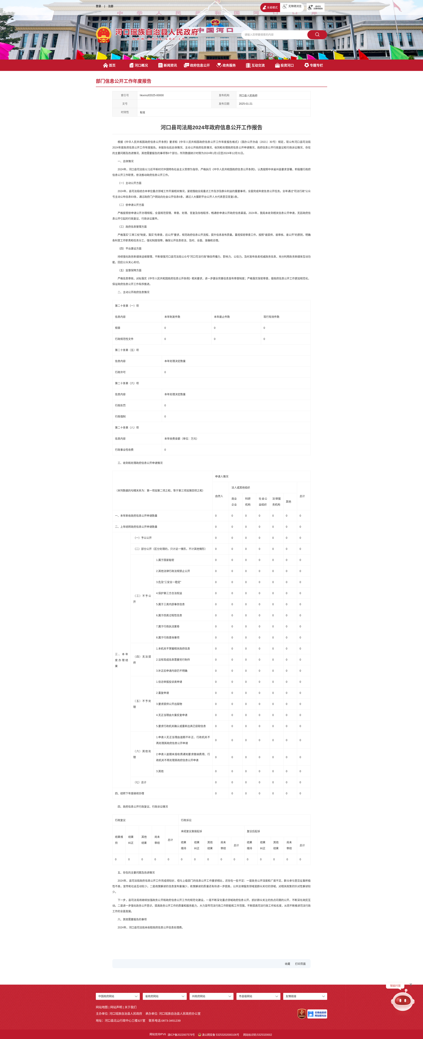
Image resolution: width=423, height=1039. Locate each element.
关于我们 (130, 1007)
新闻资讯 (170, 65)
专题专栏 (316, 65)
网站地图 (102, 1007)
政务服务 (229, 65)
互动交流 (258, 65)
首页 (112, 65)
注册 (110, 6)
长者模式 (272, 7)
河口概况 (141, 65)
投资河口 (287, 65)
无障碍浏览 (295, 6)
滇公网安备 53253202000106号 (220, 1034)
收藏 (287, 963)
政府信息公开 (200, 65)
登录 (98, 6)
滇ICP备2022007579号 (181, 1034)
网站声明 (116, 1007)
